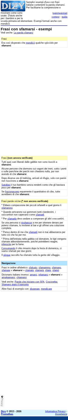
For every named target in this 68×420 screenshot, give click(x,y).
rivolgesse (26, 222)
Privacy (2, 402)
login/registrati (60, 13)
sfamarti (33, 232)
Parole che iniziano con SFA (29, 281)
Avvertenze (61, 414)
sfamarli (40, 214)
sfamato (29, 270)
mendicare (46, 288)
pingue (6, 255)
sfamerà (39, 270)
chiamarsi (22, 277)
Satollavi (6, 184)
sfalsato (33, 267)
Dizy (3, 411)
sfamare (6, 270)
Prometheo (7, 414)
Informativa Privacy (55, 411)
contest (55, 16)
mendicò (30, 42)
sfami (48, 270)
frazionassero (12, 191)
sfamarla (12, 218)
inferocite (6, 244)
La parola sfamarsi (23, 32)
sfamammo (44, 267)
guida (64, 16)
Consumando (8, 248)
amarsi (33, 274)
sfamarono (7, 208)
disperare (35, 288)
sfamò (55, 270)
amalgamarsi (8, 277)
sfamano (56, 267)
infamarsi (43, 274)
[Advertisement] (34, 373)
